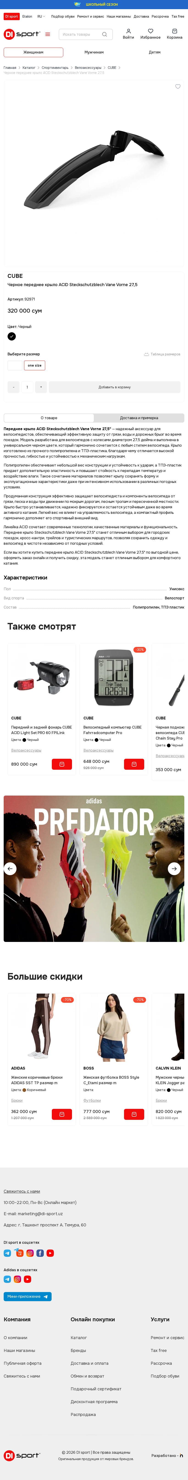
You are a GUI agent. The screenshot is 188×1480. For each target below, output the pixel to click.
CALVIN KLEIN (168, 1068)
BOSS (88, 1068)
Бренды (78, 1350)
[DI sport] (22, 34)
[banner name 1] (94, 869)
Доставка (141, 16)
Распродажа (83, 1414)
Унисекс (176, 589)
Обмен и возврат (87, 1376)
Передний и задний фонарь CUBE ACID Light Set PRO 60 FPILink (41, 730)
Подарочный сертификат (96, 1389)
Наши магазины (119, 16)
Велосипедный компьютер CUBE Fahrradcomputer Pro (112, 730)
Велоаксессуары (88, 68)
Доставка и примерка (139, 418)
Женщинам (33, 52)
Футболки (92, 1100)
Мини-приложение (24, 1296)
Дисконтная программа (94, 1401)
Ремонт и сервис (90, 16)
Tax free (177, 16)
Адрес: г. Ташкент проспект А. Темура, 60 (45, 1225)
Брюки (16, 1100)
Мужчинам (94, 52)
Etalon (27, 16)
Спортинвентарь (55, 68)
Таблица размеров (165, 354)
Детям (154, 52)
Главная (10, 68)
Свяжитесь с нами (22, 1191)
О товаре (49, 418)
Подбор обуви (63, 16)
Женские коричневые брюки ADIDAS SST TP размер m (37, 1080)
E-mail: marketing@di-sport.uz (33, 1213)
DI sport (12, 16)
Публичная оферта (22, 1363)
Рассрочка (160, 16)
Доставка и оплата (89, 1363)
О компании (15, 1337)
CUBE (112, 68)
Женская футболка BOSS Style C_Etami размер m (111, 1080)
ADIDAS (18, 1068)
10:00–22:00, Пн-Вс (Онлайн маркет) (40, 1202)
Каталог (29, 68)
